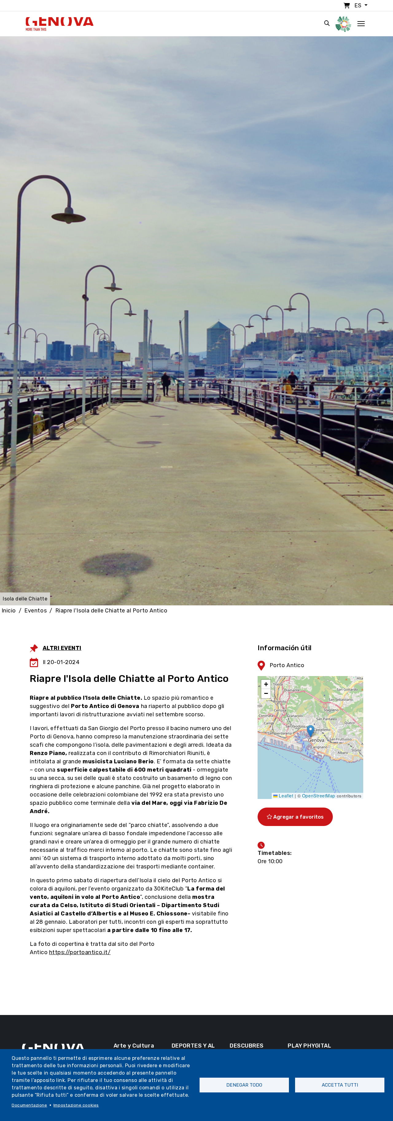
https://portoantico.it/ (80, 952)
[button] (310, 731)
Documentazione (29, 1105)
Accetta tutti (340, 1085)
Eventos (35, 610)
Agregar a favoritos (298, 817)
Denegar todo (244, 1085)
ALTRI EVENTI (62, 648)
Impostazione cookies (76, 1105)
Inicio (9, 610)
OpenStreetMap (318, 796)
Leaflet (285, 796)
